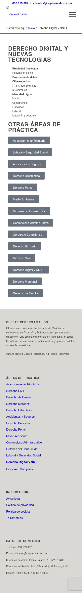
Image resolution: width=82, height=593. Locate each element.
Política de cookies (18, 511)
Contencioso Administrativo (24, 442)
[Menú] (70, 14)
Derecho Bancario (18, 423)
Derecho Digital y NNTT (22, 462)
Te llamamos (14, 518)
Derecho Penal (15, 429)
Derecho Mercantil (18, 404)
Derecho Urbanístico (19, 410)
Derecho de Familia (18, 397)
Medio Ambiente (16, 436)
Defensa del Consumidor (22, 449)
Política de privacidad (20, 505)
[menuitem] (20, 3)
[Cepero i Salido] (34, 14)
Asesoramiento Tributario (22, 384)
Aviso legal (13, 498)
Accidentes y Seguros (20, 416)
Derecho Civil (15, 391)
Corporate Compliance (20, 469)
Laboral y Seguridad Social (23, 455)
